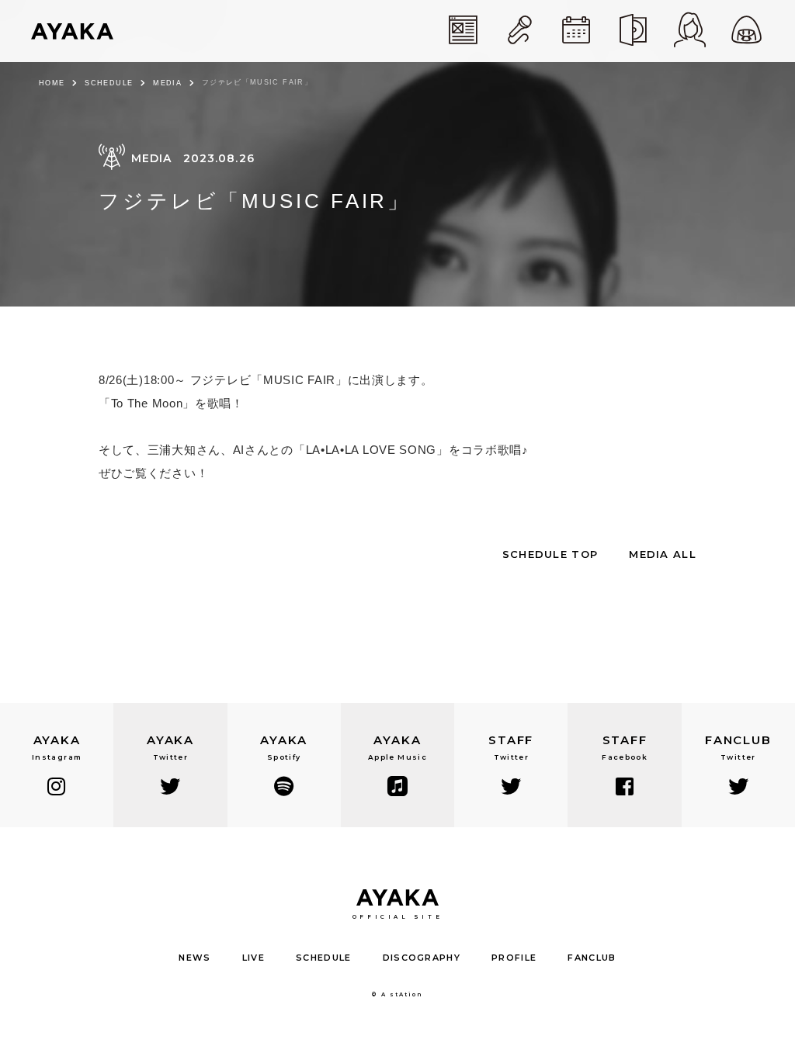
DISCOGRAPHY (422, 957)
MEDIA (167, 83)
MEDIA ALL (662, 554)
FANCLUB (592, 957)
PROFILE (513, 957)
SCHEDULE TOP (550, 554)
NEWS (194, 957)
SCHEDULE (109, 83)
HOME (51, 83)
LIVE (253, 957)
